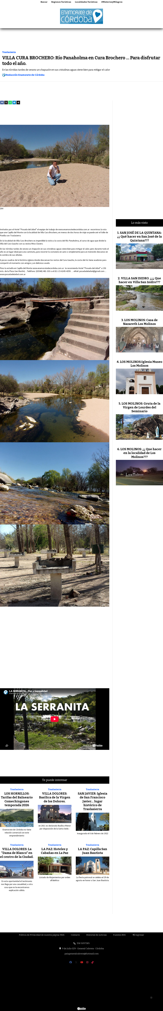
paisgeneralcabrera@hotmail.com (82, 953)
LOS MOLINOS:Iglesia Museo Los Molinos (141, 364)
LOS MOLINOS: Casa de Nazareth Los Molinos (140, 322)
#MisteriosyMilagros (111, 2)
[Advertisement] (81, 40)
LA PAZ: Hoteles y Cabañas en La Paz (54, 851)
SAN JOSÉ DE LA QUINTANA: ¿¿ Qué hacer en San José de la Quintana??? (139, 236)
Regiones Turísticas (61, 2)
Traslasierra (9, 52)
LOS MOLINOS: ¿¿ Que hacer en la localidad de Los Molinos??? (141, 453)
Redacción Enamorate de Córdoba (25, 74)
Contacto (75, 935)
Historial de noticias (96, 935)
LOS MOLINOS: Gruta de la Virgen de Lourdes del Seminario (141, 407)
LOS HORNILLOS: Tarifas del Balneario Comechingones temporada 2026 (17, 799)
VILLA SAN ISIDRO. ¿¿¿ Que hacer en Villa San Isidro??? (140, 280)
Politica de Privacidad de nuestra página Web (41, 935)
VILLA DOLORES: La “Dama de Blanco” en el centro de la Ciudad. (16, 853)
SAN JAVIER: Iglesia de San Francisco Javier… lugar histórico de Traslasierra (92, 801)
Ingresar (139, 935)
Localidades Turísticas (86, 2)
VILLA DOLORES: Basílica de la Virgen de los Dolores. (54, 797)
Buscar (44, 2)
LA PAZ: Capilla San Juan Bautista (92, 851)
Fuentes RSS (119, 935)
